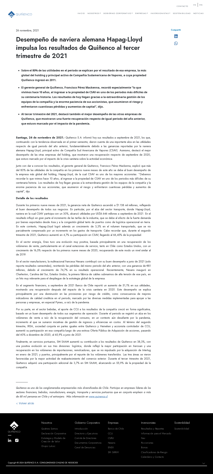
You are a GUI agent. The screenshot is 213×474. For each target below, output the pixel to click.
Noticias (198, 13)
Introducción (81, 428)
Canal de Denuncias (85, 447)
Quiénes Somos (49, 428)
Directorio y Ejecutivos (86, 433)
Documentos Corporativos (88, 442)
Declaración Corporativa (53, 433)
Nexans (111, 442)
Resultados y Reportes (152, 428)
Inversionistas (160, 13)
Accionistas (147, 442)
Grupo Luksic (48, 446)
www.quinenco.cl (98, 396)
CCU (110, 433)
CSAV (111, 438)
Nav (143, 438)
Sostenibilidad (182, 13)
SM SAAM (113, 452)
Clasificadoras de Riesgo (154, 452)
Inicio (81, 13)
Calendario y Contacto (152, 457)
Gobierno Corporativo (117, 13)
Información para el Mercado (156, 433)
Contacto (182, 6)
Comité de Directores (86, 438)
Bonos (144, 447)
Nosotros (93, 13)
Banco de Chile (116, 428)
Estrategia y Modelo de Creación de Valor (53, 439)
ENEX (111, 447)
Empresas (140, 13)
